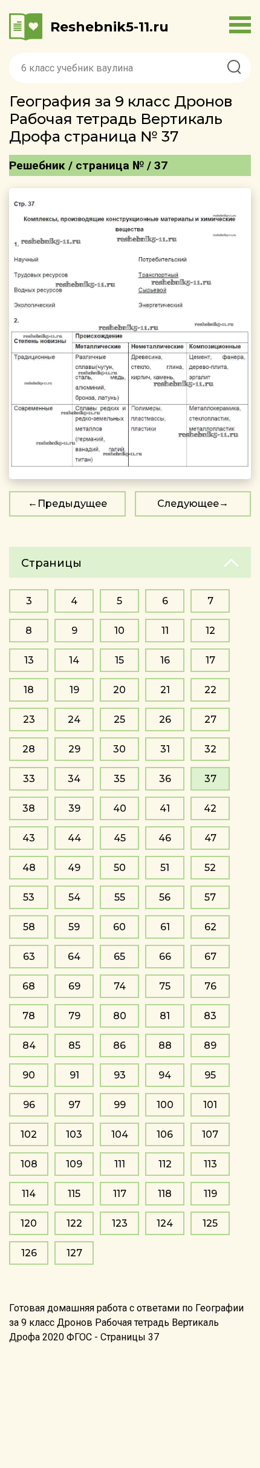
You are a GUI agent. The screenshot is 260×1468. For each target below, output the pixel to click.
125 (210, 1223)
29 (74, 749)
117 (119, 1193)
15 (119, 660)
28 (28, 749)
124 (165, 1223)
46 (164, 838)
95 (210, 1075)
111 (119, 1164)
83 (210, 1016)
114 (29, 1193)
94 (164, 1075)
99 (120, 1105)
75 (165, 986)
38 (28, 808)
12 (210, 630)
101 (210, 1105)
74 (120, 986)
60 (119, 927)
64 (74, 956)
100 (165, 1105)
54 (74, 897)
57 (210, 897)
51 (164, 867)
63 (29, 956)
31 (165, 749)
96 (29, 1105)
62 (210, 927)
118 (165, 1193)
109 (74, 1164)
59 (74, 927)
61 (165, 927)
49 (74, 867)
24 (74, 719)
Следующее (188, 503)
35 (119, 779)
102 (29, 1134)
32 (210, 749)
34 (74, 779)
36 (165, 779)
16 (165, 660)
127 (74, 1253)
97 (74, 1105)
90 (28, 1075)
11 (165, 630)
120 (29, 1223)
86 (119, 1045)
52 (210, 867)
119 (210, 1193)
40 (119, 808)
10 (119, 630)
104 (119, 1134)
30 (119, 749)
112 (165, 1164)
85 (74, 1045)
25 (119, 719)
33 (29, 779)
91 (74, 1075)
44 (74, 838)
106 (165, 1134)
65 (119, 956)
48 (29, 867)
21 (165, 690)
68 (28, 986)
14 (74, 660)
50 (120, 867)
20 (119, 690)
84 (29, 1045)
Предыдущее (72, 503)
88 (165, 1045)
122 (74, 1223)
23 (29, 719)
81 (165, 1016)
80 (119, 1016)
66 (165, 956)
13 (29, 660)
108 (29, 1164)
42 (210, 808)
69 (74, 986)
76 (210, 986)
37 (210, 779)
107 (210, 1134)
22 (210, 690)
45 (120, 838)
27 (210, 719)
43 (28, 838)
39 (74, 808)
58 (29, 927)
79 (74, 1016)
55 (119, 897)
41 (165, 808)
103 (74, 1134)
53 (28, 897)
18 (29, 690)
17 (210, 660)
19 (74, 690)
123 (120, 1223)
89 (210, 1045)
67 (210, 956)
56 (165, 897)
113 (210, 1164)
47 (210, 838)
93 (120, 1075)
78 (28, 1016)
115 (74, 1193)
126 (29, 1253)
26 (165, 719)
